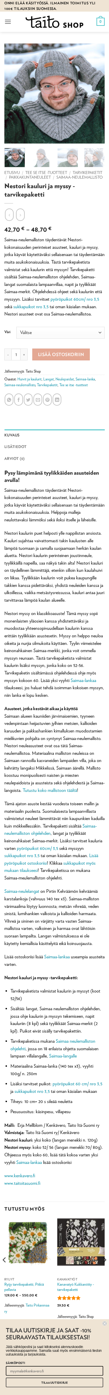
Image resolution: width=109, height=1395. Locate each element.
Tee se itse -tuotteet (46, 172)
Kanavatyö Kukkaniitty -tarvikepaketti (75, 1287)
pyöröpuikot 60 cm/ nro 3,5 (77, 1083)
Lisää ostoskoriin (61, 354)
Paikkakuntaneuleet (30, 177)
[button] (7, 21)
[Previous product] (20, 214)
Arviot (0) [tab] (14, 458)
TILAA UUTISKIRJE (54, 1382)
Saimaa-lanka (85, 379)
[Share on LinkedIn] (57, 399)
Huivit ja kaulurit (29, 379)
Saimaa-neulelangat (21, 891)
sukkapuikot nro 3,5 (31, 306)
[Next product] (9, 214)
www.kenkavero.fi (19, 1175)
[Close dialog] (104, 1323)
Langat (48, 379)
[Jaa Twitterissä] (28, 399)
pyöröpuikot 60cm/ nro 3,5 (75, 299)
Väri (7, 332)
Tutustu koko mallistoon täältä (50, 790)
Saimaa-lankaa (83, 680)
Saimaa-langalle (63, 1056)
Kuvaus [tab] (12, 435)
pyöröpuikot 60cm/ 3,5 (37, 848)
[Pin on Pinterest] (47, 399)
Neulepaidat (65, 379)
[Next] (104, 1271)
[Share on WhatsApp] (9, 399)
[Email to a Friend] (37, 399)
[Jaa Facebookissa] (18, 399)
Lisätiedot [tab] (15, 447)
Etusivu (12, 172)
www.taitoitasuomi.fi (22, 1183)
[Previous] (4, 1271)
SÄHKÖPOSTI (15, 1363)
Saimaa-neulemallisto (79, 177)
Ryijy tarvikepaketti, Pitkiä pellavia (24, 1287)
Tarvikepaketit (87, 172)
